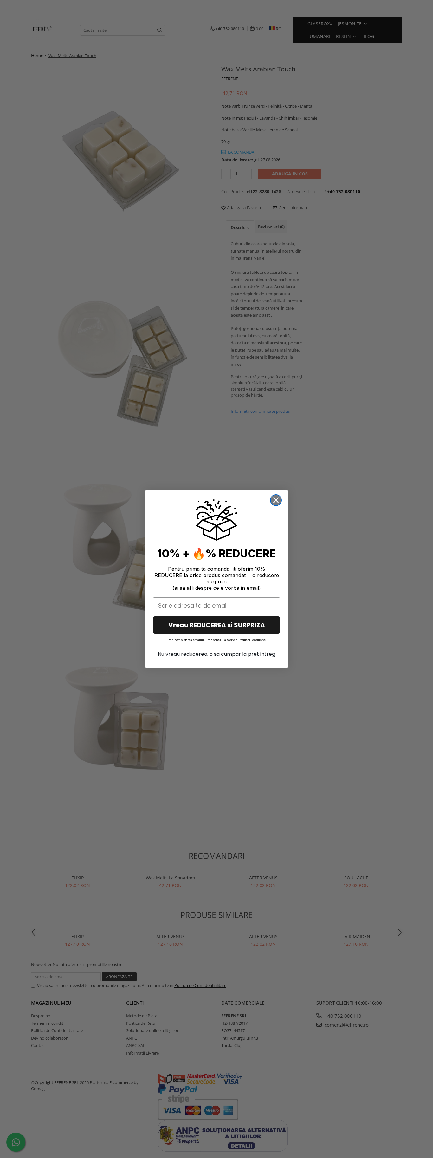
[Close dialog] (275, 500)
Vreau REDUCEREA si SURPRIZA (216, 625)
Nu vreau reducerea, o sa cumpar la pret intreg (216, 654)
